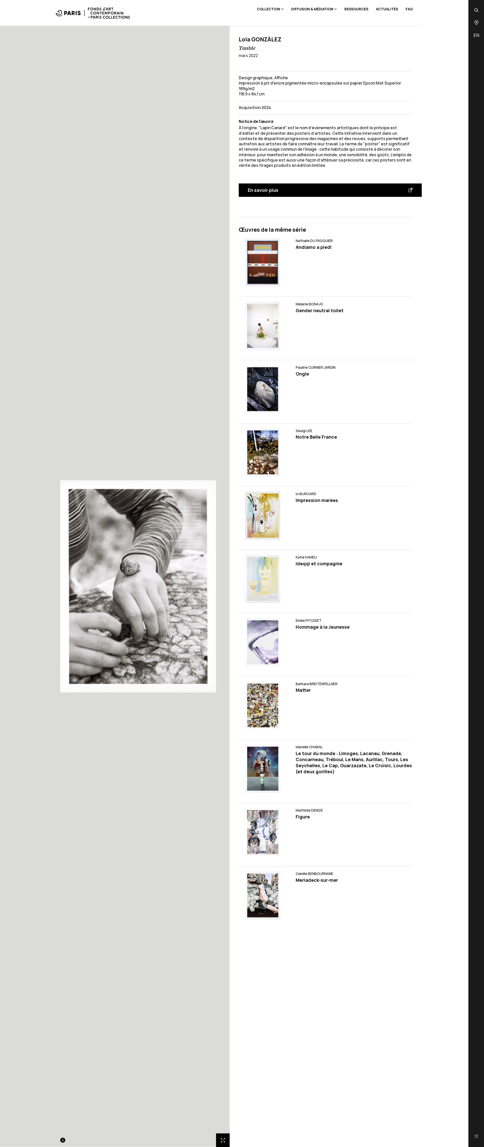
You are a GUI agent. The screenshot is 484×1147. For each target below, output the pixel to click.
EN (476, 35)
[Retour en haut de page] (476, 1137)
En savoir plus (263, 190)
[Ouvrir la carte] (476, 22)
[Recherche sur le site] (476, 10)
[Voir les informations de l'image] (62, 1140)
